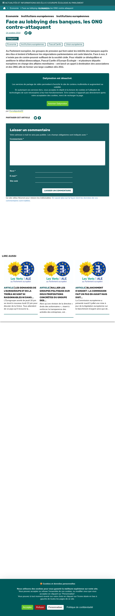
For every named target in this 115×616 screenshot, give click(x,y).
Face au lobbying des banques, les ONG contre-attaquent (54, 24)
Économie (11, 44)
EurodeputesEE (16, 111)
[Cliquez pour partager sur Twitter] (26, 33)
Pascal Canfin (55, 44)
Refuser (40, 607)
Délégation (12, 38)
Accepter (27, 607)
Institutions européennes (37, 16)
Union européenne (74, 44)
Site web (14, 181)
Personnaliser (55, 607)
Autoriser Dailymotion (57, 103)
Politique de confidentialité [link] (80, 607)
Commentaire (17, 139)
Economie (12, 16)
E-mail (13, 176)
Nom (12, 171)
